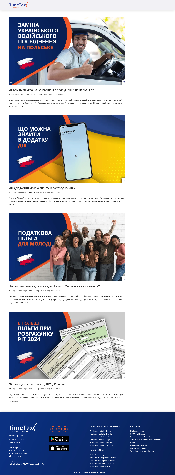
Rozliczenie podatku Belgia (100, 440)
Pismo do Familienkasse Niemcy (142, 437)
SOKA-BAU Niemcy (137, 434)
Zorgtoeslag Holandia (138, 448)
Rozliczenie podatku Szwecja (101, 442)
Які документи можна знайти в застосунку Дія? (42, 188)
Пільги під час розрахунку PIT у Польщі (37, 384)
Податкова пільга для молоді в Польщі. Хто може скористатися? (54, 286)
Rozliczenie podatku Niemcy (100, 431)
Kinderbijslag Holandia (138, 445)
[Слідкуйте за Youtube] (65, 429)
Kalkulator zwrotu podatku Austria (102, 461)
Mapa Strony (100, 472)
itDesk (91, 472)
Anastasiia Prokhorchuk (20, 94)
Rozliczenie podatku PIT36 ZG (101, 445)
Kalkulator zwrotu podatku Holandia (103, 458)
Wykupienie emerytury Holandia (142, 451)
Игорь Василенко (18, 192)
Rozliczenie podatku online (100, 466)
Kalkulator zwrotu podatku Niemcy (102, 455)
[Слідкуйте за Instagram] (52, 429)
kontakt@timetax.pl (22, 453)
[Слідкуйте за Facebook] (59, 429)
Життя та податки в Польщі (54, 94)
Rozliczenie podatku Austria (100, 437)
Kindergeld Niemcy (137, 431)
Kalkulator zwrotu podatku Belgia (102, 463)
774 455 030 (16, 456)
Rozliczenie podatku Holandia (101, 434)
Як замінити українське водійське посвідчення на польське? (51, 90)
